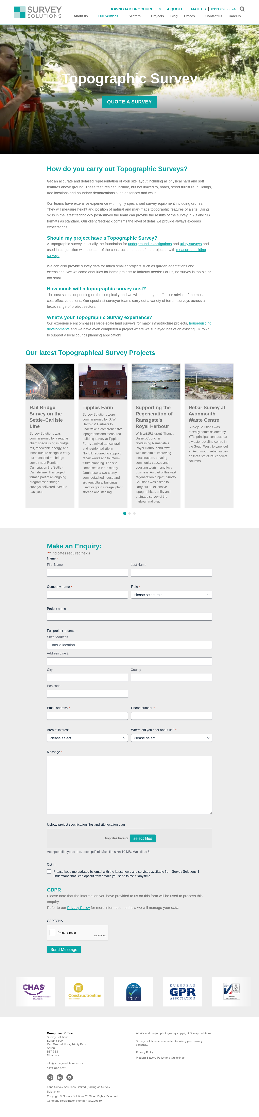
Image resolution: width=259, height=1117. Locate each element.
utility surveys (191, 244)
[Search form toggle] (242, 9)
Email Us (197, 9)
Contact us (213, 16)
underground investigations (150, 244)
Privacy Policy (78, 908)
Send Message (63, 949)
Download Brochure (131, 9)
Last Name (138, 564)
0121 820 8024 (223, 9)
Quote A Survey (129, 101)
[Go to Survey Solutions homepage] (38, 12)
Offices (189, 16)
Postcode (54, 686)
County (136, 669)
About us (81, 16)
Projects (157, 16)
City (50, 669)
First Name (55, 564)
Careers (235, 16)
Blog (174, 16)
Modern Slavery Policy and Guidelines (160, 1057)
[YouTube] (69, 1077)
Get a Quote (171, 9)
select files (142, 838)
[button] (124, 513)
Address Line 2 (58, 653)
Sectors (135, 16)
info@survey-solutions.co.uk (65, 1063)
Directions (53, 1055)
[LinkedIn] (60, 1077)
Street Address (57, 637)
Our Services (108, 16)
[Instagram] (50, 1077)
